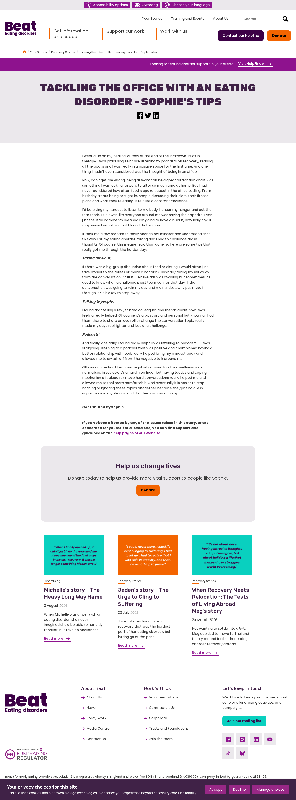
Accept (215, 789)
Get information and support (71, 33)
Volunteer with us (163, 697)
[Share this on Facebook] (140, 115)
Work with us (173, 31)
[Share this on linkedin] (156, 115)
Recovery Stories (63, 52)
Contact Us (96, 738)
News (91, 707)
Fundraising (52, 581)
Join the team (161, 738)
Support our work (125, 31)
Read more (54, 638)
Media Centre (98, 728)
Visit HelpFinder (252, 63)
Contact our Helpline (241, 35)
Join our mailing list (244, 720)
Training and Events (187, 18)
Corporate (158, 718)
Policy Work (96, 718)
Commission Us (162, 707)
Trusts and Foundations (169, 728)
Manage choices (271, 789)
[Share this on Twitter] (148, 115)
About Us (220, 18)
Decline (239, 789)
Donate (279, 35)
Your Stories (152, 18)
